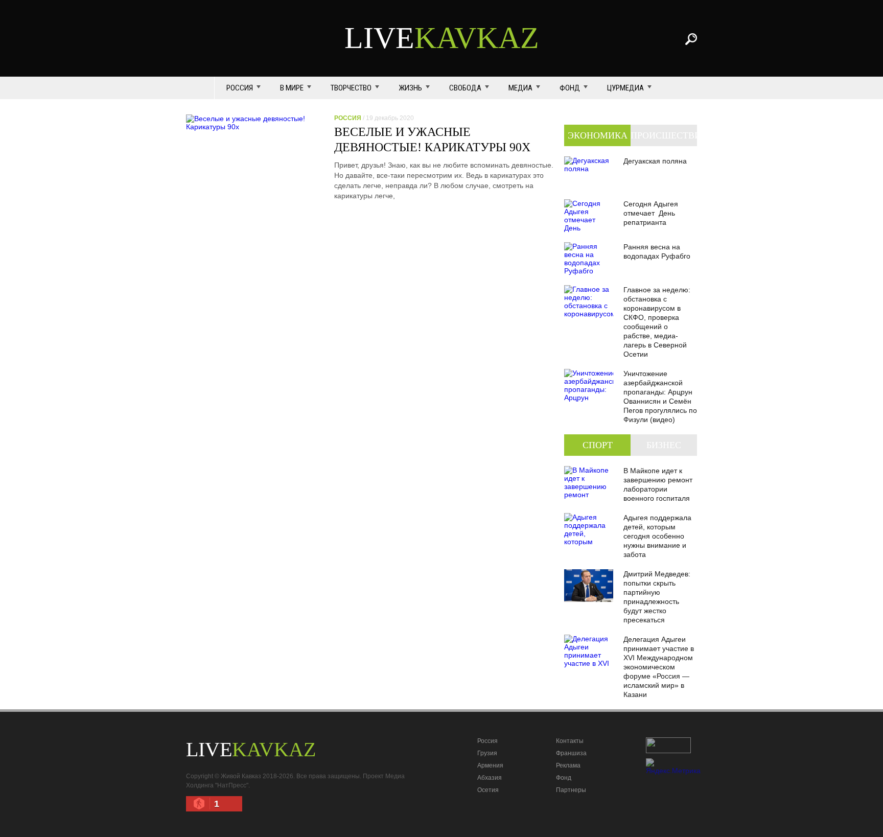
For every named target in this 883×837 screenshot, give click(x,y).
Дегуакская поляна (655, 161)
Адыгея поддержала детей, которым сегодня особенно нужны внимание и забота (657, 536)
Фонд (570, 87)
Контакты (570, 741)
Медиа (520, 87)
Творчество (351, 87)
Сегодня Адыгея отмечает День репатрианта (650, 213)
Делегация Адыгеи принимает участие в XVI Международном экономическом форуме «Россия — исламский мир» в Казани (658, 667)
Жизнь (410, 87)
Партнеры (571, 790)
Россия (239, 87)
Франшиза (571, 753)
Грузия (487, 753)
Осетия (488, 790)
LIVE (441, 38)
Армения (490, 765)
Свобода (465, 87)
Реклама (568, 765)
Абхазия (489, 777)
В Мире (292, 87)
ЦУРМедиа (625, 87)
